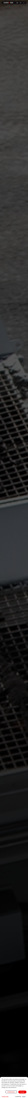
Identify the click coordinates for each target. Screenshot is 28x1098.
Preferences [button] (11, 1092)
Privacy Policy (5, 1096)
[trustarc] (23, 1096)
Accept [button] (22, 1092)
